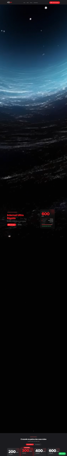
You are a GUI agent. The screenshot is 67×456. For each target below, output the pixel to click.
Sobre (28, 2)
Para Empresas (37, 444)
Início (24, 2)
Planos (31, 2)
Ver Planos (20, 224)
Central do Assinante (55, 2)
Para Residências (30, 444)
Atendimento (36, 2)
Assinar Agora (11, 224)
